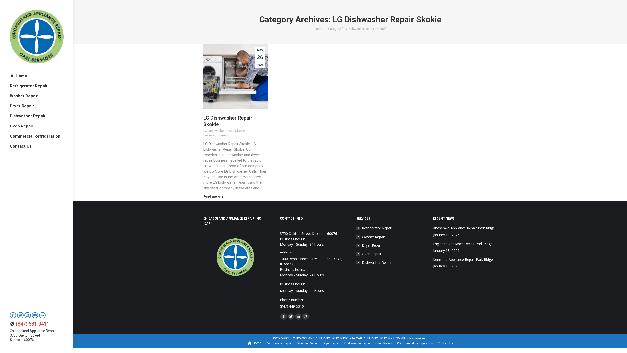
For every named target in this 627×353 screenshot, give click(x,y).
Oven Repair (371, 254)
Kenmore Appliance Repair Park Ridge (463, 259)
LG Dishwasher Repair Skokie (224, 131)
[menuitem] (18, 76)
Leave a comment (215, 135)
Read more (211, 196)
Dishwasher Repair (377, 262)
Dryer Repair (372, 245)
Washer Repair (373, 236)
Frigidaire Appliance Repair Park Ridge (463, 243)
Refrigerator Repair (377, 228)
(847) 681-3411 (32, 324)
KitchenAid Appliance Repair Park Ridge (464, 228)
